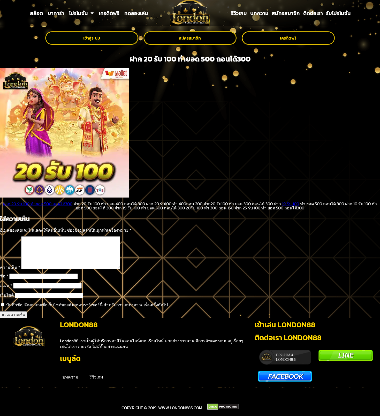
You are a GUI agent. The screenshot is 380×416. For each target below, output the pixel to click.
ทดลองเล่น (136, 13)
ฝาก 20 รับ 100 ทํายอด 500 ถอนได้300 (37, 204)
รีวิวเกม (239, 13)
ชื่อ (4, 276)
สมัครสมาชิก (286, 13)
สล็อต (36, 13)
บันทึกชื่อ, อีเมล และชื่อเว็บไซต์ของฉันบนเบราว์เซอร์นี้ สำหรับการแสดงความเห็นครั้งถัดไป (87, 305)
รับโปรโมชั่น (338, 13)
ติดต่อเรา (313, 13)
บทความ (259, 13)
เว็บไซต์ (7, 295)
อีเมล (6, 285)
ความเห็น (10, 267)
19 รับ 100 (290, 204)
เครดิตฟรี (109, 13)
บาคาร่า (56, 13)
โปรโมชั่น (78, 13)
